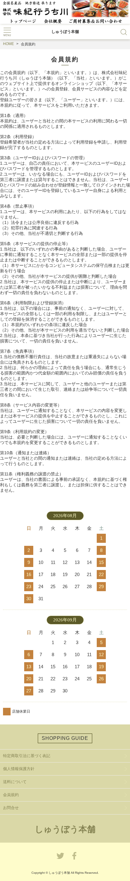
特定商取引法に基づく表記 (26, 755)
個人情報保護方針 (18, 768)
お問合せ (11, 807)
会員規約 (11, 794)
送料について (15, 781)
